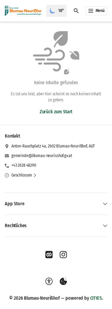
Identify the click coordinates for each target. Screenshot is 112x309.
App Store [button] (14, 203)
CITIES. (96, 298)
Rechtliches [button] (16, 225)
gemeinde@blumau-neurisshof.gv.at (41, 155)
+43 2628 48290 (23, 165)
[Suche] (76, 11)
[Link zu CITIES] (49, 254)
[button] (24, 175)
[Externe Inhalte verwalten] (63, 281)
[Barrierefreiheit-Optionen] (49, 281)
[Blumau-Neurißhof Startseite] (23, 10)
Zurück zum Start (56, 111)
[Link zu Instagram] (63, 254)
